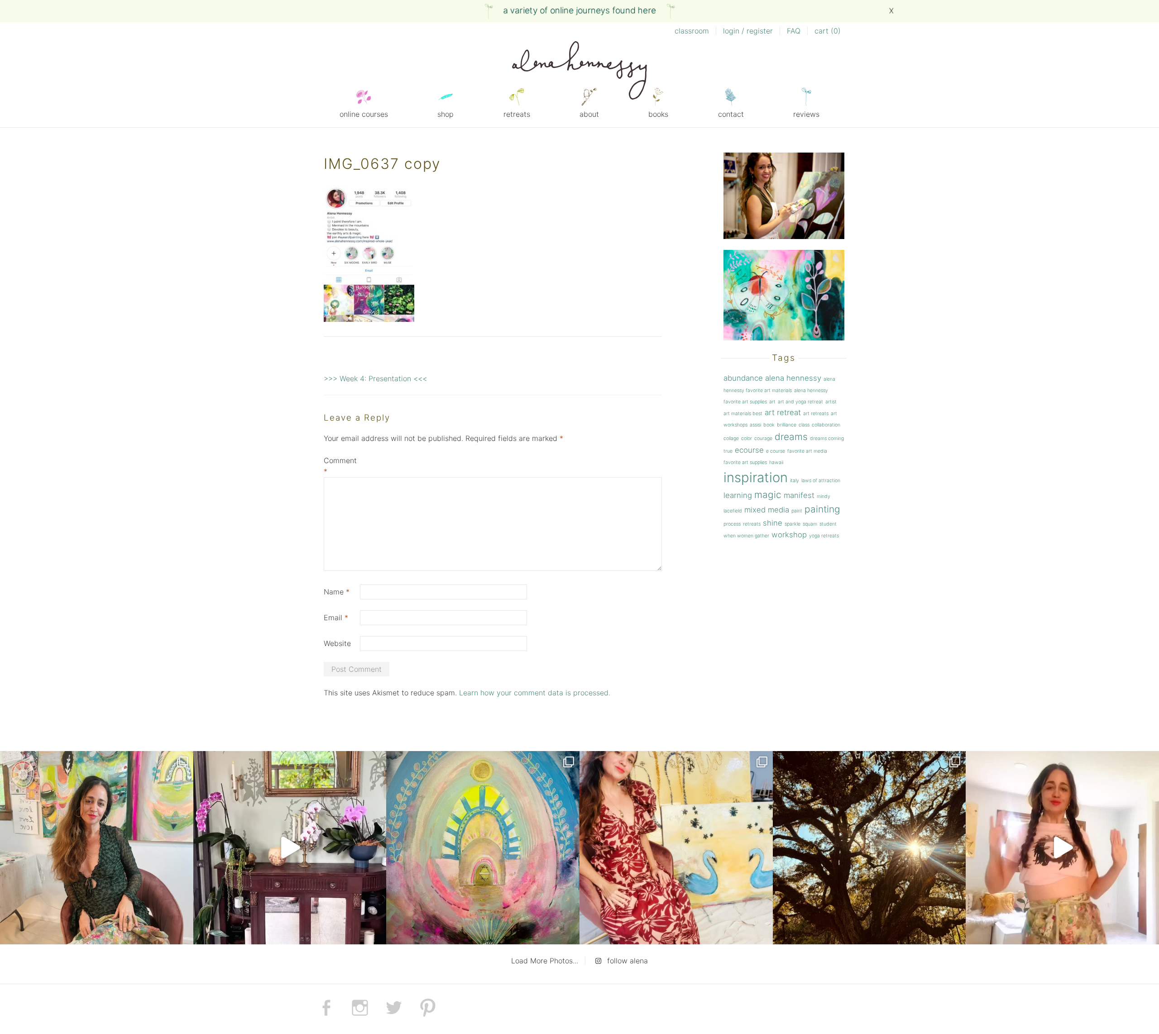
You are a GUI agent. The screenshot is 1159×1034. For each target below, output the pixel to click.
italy (794, 480)
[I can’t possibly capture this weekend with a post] (290, 847)
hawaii (776, 462)
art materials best (742, 413)
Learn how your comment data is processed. (534, 692)
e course (775, 451)
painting (822, 509)
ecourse (749, 450)
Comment (340, 466)
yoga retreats (824, 536)
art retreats (816, 413)
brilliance (786, 425)
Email (336, 617)
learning (737, 495)
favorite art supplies (745, 462)
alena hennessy (793, 378)
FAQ (793, 30)
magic (767, 494)
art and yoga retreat (800, 402)
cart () (827, 30)
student (828, 524)
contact (731, 114)
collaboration (826, 425)
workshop (789, 534)
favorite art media (807, 451)
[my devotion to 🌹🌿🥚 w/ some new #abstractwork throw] (869, 847)
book (769, 425)
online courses (364, 114)
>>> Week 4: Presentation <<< (375, 378)
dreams (791, 436)
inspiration (755, 477)
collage (731, 438)
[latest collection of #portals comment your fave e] (483, 847)
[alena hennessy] (579, 72)
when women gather (746, 536)
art (772, 402)
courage (763, 438)
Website (337, 643)
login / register (748, 30)
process (732, 524)
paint (796, 511)
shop (445, 114)
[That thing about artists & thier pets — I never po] (96, 847)
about (589, 114)
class (804, 425)
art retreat (783, 412)
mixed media (766, 509)
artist (831, 402)
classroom (692, 30)
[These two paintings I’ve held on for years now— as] (676, 847)
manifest (799, 495)
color (746, 438)
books (658, 114)
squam (810, 524)
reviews (806, 114)
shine (772, 522)
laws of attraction (820, 480)
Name (337, 591)
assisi (755, 425)
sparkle (792, 524)
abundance (743, 378)
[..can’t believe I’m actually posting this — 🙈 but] (1062, 847)
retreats (516, 114)
